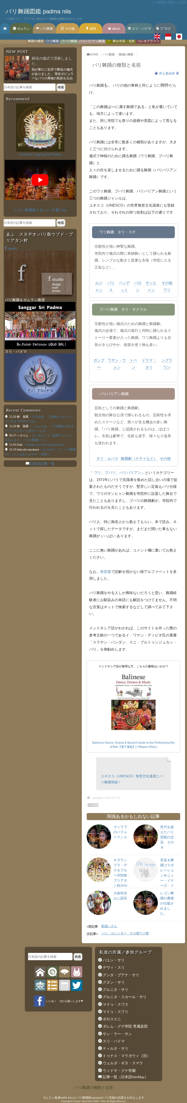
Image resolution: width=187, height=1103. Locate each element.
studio (11, 248)
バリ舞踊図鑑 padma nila (38, 11)
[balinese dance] (64, 972)
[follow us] (76, 985)
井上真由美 (167, 73)
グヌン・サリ (113, 982)
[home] (40, 972)
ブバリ (110, 472)
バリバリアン (130, 472)
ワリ (97, 472)
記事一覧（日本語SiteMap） (125, 1077)
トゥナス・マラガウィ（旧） (126, 1056)
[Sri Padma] (40, 985)
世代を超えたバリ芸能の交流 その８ (167, 837)
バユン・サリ (113, 960)
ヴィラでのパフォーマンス (120, 832)
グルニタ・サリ (115, 990)
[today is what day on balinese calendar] (64, 985)
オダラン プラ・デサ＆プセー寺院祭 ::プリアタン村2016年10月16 (121, 875)
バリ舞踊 (46, 28)
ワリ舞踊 (52, 41)
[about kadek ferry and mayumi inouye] (76, 972)
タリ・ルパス (107, 458)
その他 (69, 28)
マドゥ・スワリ (115, 1012)
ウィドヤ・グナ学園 (119, 1071)
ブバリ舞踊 (69, 41)
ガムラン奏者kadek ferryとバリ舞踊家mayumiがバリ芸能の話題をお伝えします (93, 1097)
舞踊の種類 (36, 41)
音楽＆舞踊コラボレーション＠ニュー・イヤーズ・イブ (167, 875)
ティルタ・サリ (115, 1048)
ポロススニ (111, 1019)
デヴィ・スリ (113, 967)
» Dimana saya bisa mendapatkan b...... (46, 444)
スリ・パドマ (141, 28)
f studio (76, 1101)
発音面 (105, 572)
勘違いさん (109, 926)
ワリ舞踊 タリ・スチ (117, 232)
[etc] (52, 985)
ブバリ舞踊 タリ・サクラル (123, 309)
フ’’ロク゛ (166, 28)
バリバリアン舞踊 (92, 41)
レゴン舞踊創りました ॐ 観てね (40, 210)
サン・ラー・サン (117, 1034)
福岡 (92, 28)
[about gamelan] (52, 972)
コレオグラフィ (148, 41)
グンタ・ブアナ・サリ (120, 975)
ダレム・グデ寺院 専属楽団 (125, 1026)
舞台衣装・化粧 (124, 41)
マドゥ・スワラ (115, 1004)
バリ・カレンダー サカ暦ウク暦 (125, 933)
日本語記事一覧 (42, 464)
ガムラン (23, 28)
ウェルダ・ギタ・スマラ (122, 1063)
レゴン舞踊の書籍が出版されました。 (167, 903)
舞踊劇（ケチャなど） (139, 458)
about (115, 28)
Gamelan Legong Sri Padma (40, 154)
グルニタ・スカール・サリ (124, 997)
